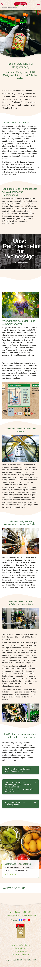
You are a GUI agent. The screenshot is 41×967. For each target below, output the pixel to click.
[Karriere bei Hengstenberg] (20, 930)
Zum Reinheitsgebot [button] (20, 263)
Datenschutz (25, 954)
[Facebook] (20, 920)
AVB (30, 912)
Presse (17, 912)
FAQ (11, 912)
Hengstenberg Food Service (20, 945)
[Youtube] (28, 920)
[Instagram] (24, 920)
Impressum (15, 954)
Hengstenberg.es (20, 948)
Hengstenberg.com (20, 951)
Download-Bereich (12, 915)
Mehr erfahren (11, 874)
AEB (24, 912)
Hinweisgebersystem (28, 915)
